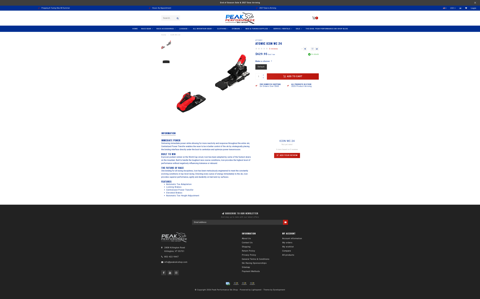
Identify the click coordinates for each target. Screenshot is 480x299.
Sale (298, 29)
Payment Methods (251, 271)
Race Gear (146, 29)
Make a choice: (263, 61)
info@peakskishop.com (175, 262)
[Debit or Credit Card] (236, 284)
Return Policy (248, 251)
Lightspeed (256, 290)
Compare (286, 251)
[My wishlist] (466, 8)
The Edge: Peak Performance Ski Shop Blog (327, 29)
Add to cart (294, 76)
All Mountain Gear (202, 29)
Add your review (288, 155)
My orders (287, 242)
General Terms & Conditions (255, 259)
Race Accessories (165, 29)
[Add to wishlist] (312, 49)
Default (261, 67)
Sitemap (246, 267)
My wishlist (288, 247)
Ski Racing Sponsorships (254, 263)
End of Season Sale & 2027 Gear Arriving (240, 3)
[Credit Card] (228, 284)
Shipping (246, 247)
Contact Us (247, 242)
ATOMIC (258, 40)
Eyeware (236, 29)
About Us (246, 238)
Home (135, 29)
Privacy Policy (249, 255)
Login (473, 8)
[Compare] (460, 8)
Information (168, 133)
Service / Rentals (281, 29)
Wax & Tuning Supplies (257, 29)
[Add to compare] (317, 49)
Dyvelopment (279, 290)
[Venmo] (252, 284)
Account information (292, 238)
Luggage (183, 29)
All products (288, 255)
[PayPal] (244, 284)
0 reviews (273, 49)
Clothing (221, 29)
